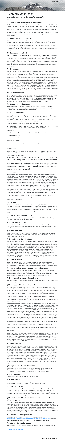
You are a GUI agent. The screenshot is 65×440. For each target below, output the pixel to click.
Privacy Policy (54, 438)
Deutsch (53, 1)
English (56, 1)
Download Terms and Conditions (15, 429)
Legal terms (44, 438)
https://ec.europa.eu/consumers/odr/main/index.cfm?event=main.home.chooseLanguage (28, 418)
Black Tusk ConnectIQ (32, 7)
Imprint (49, 438)
